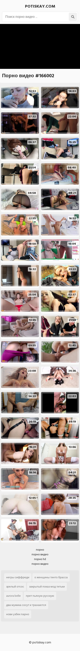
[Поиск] (73, 17)
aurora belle (13, 595)
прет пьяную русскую (40, 595)
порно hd (40, 559)
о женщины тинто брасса (51, 577)
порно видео (40, 554)
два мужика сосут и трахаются (26, 605)
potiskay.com (40, 6)
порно (40, 549)
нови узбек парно (17, 614)
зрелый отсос (15, 586)
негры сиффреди (17, 577)
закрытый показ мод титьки (47, 586)
